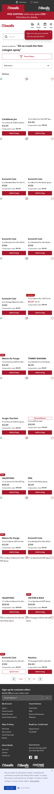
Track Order (33, 708)
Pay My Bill (32, 732)
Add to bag (17, 133)
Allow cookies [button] (10, 788)
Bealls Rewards (7, 714)
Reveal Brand (40, 418)
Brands (4, 738)
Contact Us (6, 755)
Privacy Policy (34, 781)
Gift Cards (5, 729)
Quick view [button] (18, 672)
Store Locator (6, 732)
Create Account (7, 711)
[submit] (47, 697)
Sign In (4, 708)
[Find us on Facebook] (30, 757)
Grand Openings (8, 735)
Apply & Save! (34, 729)
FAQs (31, 711)
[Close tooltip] (50, 32)
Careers (5, 752)
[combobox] (27, 66)
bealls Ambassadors (9, 717)
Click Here (21, 17)
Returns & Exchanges (36, 714)
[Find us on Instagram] (36, 757)
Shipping (32, 717)
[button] (23, 788)
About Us (5, 749)
